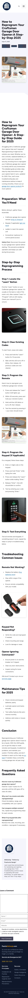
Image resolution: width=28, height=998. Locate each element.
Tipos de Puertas (21, 46)
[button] (19, 6)
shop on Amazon (16, 219)
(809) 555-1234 (7, 961)
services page (6, 679)
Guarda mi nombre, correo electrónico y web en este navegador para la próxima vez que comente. (14, 931)
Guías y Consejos (5, 46)
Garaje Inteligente (20, 972)
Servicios (14, 46)
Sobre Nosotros (19, 975)
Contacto (17, 978)
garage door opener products (12, 186)
